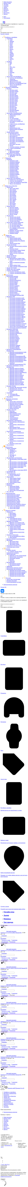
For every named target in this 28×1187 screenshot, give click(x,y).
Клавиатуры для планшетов (17, 179)
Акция (6, 915)
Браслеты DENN (14, 213)
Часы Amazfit (13, 199)
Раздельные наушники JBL (16, 300)
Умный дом (6, 1097)
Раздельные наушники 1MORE (17, 317)
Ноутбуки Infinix (14, 100)
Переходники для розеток (16, 557)
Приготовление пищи (15, 413)
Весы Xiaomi (13, 515)
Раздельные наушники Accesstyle (18, 323)
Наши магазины (8, 1)
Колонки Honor (13, 292)
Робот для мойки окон (15, 407)
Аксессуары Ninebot (15, 507)
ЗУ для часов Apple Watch (16, 225)
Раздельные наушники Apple (17, 298)
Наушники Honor (14, 335)
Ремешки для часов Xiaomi (16, 230)
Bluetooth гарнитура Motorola (17, 379)
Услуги (5, 11)
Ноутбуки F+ (13, 106)
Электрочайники (14, 417)
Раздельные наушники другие (17, 325)
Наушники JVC (13, 344)
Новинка (7, 919)
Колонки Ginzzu (14, 288)
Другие (11, 242)
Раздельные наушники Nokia (17, 307)
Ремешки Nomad (14, 233)
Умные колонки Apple (15, 238)
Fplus (11, 57)
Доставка (6, 4)
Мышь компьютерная (15, 114)
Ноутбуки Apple (14, 90)
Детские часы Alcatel (15, 217)
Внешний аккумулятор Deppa (17, 575)
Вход (5, 16)
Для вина (12, 416)
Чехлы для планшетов (15, 183)
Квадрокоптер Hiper (15, 565)
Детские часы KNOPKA (16, 219)
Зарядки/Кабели (14, 80)
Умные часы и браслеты (10, 1096)
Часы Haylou (13, 198)
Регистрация (7, 18)
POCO (11, 48)
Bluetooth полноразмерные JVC (18, 359)
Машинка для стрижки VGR (17, 522)
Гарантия (6, 6)
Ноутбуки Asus (13, 92)
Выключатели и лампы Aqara (17, 258)
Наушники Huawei (14, 337)
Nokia (11, 69)
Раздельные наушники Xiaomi (17, 299)
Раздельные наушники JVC (16, 312)
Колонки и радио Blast (15, 291)
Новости (6, 8)
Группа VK (3, 587)
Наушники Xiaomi (14, 331)
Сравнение (14, 940)
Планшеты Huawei (14, 166)
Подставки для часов (15, 144)
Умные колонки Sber (15, 243)
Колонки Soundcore (14, 293)
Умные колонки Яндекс (16, 239)
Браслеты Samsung (14, 208)
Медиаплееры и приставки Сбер (18, 466)
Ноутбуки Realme (14, 96)
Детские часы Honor (15, 221)
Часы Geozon (13, 196)
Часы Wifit (12, 202)
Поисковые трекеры (15, 558)
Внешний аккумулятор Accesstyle (18, 571)
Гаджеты (6, 1105)
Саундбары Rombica (15, 395)
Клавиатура (13, 115)
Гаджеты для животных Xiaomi (17, 273)
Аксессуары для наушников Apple (18, 326)
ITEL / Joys (12, 67)
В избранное (5, 941)
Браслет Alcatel (13, 214)
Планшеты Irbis (13, 170)
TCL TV (12, 453)
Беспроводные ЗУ (14, 133)
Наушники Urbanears (15, 345)
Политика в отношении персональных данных (7, 1154)
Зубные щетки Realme (15, 526)
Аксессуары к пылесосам (16, 401)
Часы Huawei (13, 192)
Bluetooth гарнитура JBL (16, 373)
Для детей (6, 1107)
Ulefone (11, 56)
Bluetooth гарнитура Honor (16, 376)
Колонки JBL (13, 279)
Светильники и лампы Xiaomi (17, 250)
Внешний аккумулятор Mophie (17, 573)
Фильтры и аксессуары (15, 443)
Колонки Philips (14, 283)
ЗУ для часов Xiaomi (15, 226)
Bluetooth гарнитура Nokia (16, 377)
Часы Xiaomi (13, 190)
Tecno (11, 45)
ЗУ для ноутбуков (14, 118)
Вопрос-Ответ (7, 3)
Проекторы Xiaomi (14, 486)
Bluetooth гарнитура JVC (16, 380)
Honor (11, 44)
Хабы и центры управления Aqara (18, 266)
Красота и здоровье (8, 1104)
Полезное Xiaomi (14, 248)
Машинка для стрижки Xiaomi (17, 524)
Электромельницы (14, 415)
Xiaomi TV (12, 449)
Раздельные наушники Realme (17, 321)
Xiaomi (11, 42)
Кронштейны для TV (15, 474)
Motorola (12, 54)
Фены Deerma (13, 537)
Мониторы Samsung (15, 151)
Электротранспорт (8, 1103)
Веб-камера (12, 125)
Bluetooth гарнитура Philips (16, 371)
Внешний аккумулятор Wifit (17, 574)
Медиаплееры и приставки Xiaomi (18, 462)
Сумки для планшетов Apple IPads (18, 182)
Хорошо (3, 1179)
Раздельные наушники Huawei (17, 311)
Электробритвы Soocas (15, 518)
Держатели (12, 79)
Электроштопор (14, 419)
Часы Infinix (13, 204)
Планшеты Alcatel (14, 173)
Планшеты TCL (14, 175)
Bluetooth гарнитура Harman (17, 382)
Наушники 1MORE (14, 346)
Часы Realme (13, 195)
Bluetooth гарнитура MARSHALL (18, 372)
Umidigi (11, 53)
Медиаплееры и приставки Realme (18, 463)
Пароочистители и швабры (16, 404)
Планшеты (6, 1094)
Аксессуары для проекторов (17, 490)
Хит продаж (8, 922)
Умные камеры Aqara (15, 265)
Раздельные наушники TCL (17, 322)
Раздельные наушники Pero (16, 319)
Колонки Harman (14, 289)
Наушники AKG (14, 342)
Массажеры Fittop (14, 541)
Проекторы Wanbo (14, 489)
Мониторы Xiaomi (14, 152)
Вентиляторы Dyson (15, 427)
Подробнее (3, 938)
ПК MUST (12, 156)
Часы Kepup (13, 203)
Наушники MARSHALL (16, 333)
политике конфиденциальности (10, 1176)
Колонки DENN (14, 287)
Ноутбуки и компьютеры (10, 1093)
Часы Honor (13, 194)
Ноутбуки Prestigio (14, 110)
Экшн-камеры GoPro (15, 479)
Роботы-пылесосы (14, 408)
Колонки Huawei (14, 281)
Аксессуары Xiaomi (14, 508)
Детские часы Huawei (15, 218)
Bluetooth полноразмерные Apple (18, 352)
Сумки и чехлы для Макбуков (17, 124)
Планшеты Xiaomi (14, 163)
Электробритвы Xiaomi (15, 520)
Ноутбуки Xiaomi (14, 91)
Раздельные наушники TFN (17, 318)
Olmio (11, 71)
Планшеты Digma (14, 171)
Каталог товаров (5, 34)
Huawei (11, 49)
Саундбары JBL (14, 394)
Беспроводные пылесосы (16, 403)
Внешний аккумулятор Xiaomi (17, 570)
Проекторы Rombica (15, 487)
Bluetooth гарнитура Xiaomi (17, 368)
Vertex (11, 75)
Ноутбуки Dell (13, 103)
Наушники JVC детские (16, 388)
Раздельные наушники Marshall (17, 302)
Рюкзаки (12, 559)
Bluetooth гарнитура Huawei (17, 375)
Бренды (5, 14)
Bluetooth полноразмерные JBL (17, 356)
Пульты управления (15, 475)
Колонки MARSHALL (15, 280)
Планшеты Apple (14, 160)
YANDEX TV (13, 451)
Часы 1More (13, 200)
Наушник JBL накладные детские (18, 387)
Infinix (11, 52)
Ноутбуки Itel (13, 109)
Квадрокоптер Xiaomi (15, 563)
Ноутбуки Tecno (14, 99)
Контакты (6, 10)
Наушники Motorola (15, 348)
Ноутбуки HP (13, 94)
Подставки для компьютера (17, 137)
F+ (10, 65)
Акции (5, 7)
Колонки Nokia (13, 284)
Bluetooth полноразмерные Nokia (18, 357)
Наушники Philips (14, 341)
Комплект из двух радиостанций (18, 555)
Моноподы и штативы (15, 82)
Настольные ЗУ (13, 136)
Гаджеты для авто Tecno (16, 551)
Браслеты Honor (14, 210)
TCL (11, 60)
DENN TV (12, 452)
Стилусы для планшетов (16, 181)
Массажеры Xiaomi (14, 544)
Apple (11, 40)
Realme (11, 46)
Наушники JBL (13, 334)
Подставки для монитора (16, 138)
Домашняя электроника (10, 1100)
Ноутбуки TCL (13, 111)
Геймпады (12, 126)
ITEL (11, 50)
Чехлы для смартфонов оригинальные (15, 85)
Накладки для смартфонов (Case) (18, 83)
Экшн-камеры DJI (14, 480)
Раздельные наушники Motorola (18, 308)
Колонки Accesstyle (14, 285)
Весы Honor (13, 513)
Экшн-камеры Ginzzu (15, 482)
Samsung (12, 41)
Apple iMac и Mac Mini (15, 155)
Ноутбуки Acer (13, 102)
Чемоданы (12, 561)
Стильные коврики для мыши (17, 147)
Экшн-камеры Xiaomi (15, 478)
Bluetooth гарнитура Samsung (17, 369)
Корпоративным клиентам (10, 584)
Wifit (11, 63)
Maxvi (11, 68)
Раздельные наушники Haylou (17, 314)
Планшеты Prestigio (14, 174)
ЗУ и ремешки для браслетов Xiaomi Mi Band (17, 228)
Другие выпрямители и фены (17, 536)
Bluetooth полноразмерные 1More (18, 360)
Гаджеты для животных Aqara (17, 272)
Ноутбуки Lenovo (14, 98)
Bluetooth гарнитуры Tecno (16, 383)
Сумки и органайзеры (15, 148)
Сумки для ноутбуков (15, 119)
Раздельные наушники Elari (17, 315)
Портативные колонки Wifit (17, 295)
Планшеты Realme (14, 168)
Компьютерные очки (15, 128)
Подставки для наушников (16, 140)
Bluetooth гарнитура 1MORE (17, 384)
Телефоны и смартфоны (10, 1092)
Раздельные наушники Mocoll (17, 310)
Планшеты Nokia (14, 167)
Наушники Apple (14, 330)
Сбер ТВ (12, 456)
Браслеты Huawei (14, 211)
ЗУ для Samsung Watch (15, 223)
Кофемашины (13, 412)
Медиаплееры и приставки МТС (18, 464)
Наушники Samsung (15, 338)
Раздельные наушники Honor (17, 303)
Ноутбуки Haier (13, 105)
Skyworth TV (13, 455)
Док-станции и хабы (15, 134)
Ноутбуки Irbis (13, 107)
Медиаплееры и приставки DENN (18, 470)
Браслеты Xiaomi (14, 207)
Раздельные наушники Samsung (18, 304)
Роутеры (12, 117)
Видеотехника (7, 1101)
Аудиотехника (7, 1098)
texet (11, 73)
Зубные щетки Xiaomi (15, 528)
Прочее (11, 145)
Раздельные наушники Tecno (17, 306)
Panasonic (12, 72)
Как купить (6, 12)
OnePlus (12, 59)
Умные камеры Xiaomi (15, 251)
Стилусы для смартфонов (16, 77)
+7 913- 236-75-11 (19, 1139)
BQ (10, 64)
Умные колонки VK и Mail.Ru (17, 240)
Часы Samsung (13, 191)
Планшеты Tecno (14, 177)
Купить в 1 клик (6, 940)
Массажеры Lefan (14, 543)
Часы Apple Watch (14, 188)
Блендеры (12, 411)
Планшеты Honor (14, 164)
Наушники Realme (14, 340)
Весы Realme (13, 514)
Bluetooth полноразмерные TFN (18, 364)
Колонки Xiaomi (14, 277)
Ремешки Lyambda (14, 231)
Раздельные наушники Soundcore (18, 327)
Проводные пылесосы (15, 405)
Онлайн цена (9, 912)
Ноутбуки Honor (14, 95)
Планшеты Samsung (15, 162)
